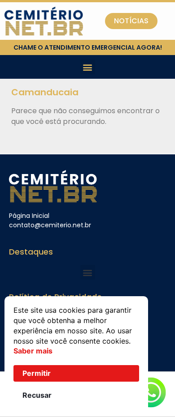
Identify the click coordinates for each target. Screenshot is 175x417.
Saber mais (32, 350)
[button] (87, 67)
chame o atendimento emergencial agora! (87, 47)
